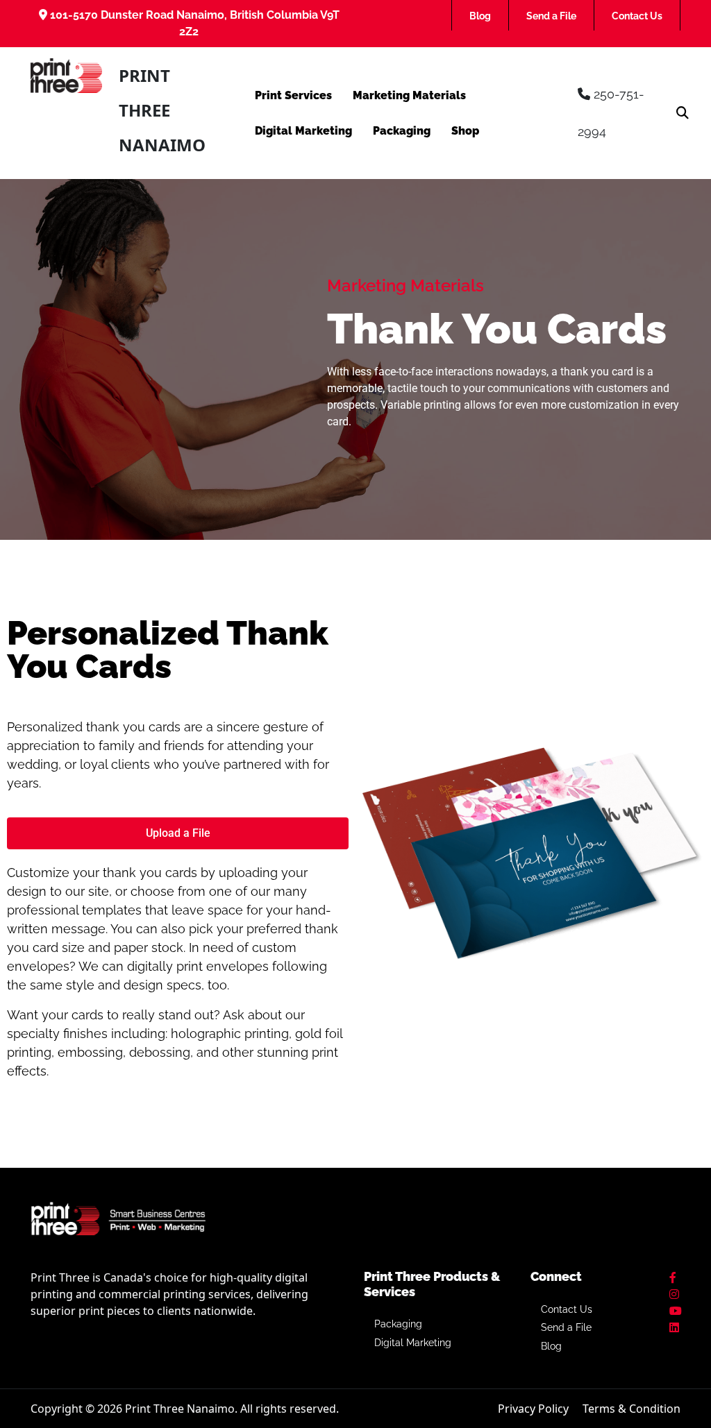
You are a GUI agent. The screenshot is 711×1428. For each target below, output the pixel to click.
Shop (465, 130)
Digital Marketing (303, 130)
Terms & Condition (631, 1408)
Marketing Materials (409, 95)
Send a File (551, 16)
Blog (480, 16)
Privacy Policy (533, 1408)
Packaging (401, 130)
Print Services (293, 95)
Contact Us (637, 16)
